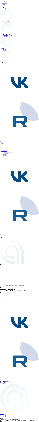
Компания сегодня (4, 4)
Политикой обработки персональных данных (29, 420)
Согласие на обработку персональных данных (6, 419)
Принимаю (1, 421)
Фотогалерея (4, 7)
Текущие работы (4, 49)
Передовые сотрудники (5, 146)
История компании (4, 144)
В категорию (5, 3)
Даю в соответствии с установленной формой (10, 419)
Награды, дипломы (4, 145)
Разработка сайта (3, 383)
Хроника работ (2, 48)
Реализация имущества (5, 147)
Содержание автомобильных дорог (6, 21)
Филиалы (3, 5)
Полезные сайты (4, 8)
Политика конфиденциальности (3, 382)
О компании (3, 3)
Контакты (2, 62)
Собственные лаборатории (5, 36)
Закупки (3, 6)
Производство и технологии (5, 34)
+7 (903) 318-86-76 (2, 414)
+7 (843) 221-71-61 (2, 413)
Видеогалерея (4, 148)
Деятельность (2, 20)
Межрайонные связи (5, 50)
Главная (2, 296)
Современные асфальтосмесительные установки (7, 35)
